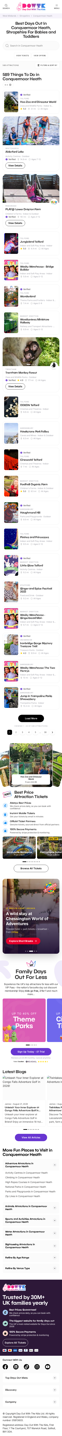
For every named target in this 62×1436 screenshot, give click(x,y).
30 (45, 732)
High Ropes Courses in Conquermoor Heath (28, 1182)
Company (10, 1401)
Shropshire (25, 16)
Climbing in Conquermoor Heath (22, 1177)
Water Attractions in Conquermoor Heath (25, 1233)
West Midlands (9, 16)
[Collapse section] (54, 1165)
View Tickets (22, 56)
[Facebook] (5, 1367)
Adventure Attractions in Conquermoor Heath (19, 1165)
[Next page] (52, 732)
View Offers (40, 56)
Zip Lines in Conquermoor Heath (22, 1196)
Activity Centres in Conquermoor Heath (26, 1172)
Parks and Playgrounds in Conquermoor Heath (30, 1191)
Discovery (11, 1389)
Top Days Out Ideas (16, 1377)
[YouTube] (47, 1367)
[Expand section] (54, 1207)
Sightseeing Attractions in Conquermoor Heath (20, 1246)
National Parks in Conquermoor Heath (25, 1186)
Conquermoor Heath (42, 16)
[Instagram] (37, 1367)
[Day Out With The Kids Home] (31, 7)
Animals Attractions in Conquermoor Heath (26, 1208)
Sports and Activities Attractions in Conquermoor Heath (25, 1220)
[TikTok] (26, 1367)
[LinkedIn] (16, 1367)
